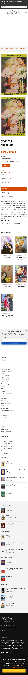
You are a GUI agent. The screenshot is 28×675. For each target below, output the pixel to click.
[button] (14, 331)
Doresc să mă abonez (14, 343)
